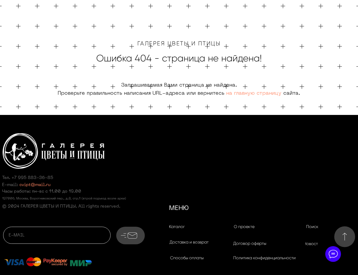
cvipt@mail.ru (35, 185)
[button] (189, 242)
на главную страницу (253, 93)
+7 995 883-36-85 (32, 178)
